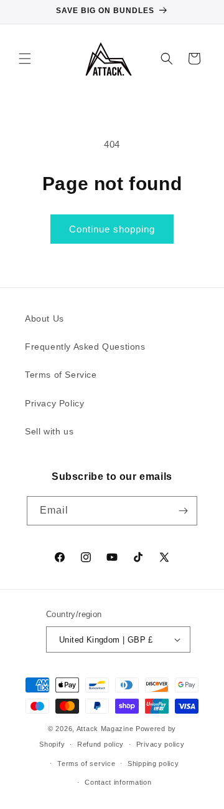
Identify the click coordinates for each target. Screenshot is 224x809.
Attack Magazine (105, 728)
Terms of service (86, 763)
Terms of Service (61, 375)
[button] (25, 58)
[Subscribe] (183, 510)
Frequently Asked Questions (85, 347)
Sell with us (49, 431)
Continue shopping (112, 229)
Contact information (118, 782)
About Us (44, 318)
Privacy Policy (54, 403)
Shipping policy (153, 763)
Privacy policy (160, 744)
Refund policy (100, 744)
